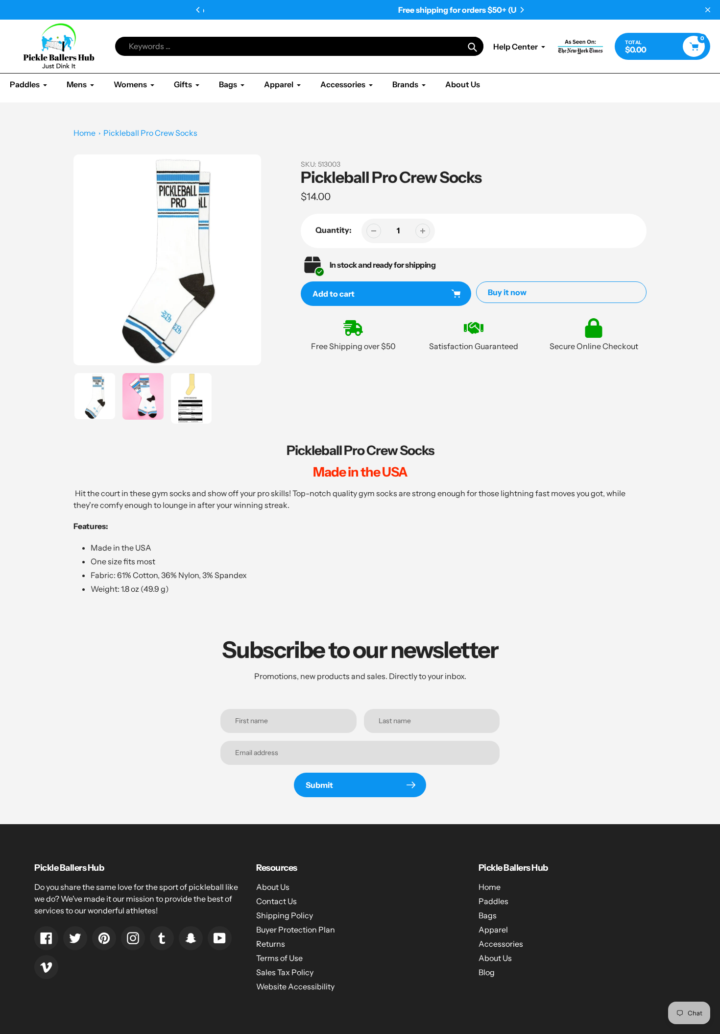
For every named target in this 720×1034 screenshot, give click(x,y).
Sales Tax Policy (284, 972)
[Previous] (198, 10)
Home (84, 133)
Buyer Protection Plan (295, 929)
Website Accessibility (295, 986)
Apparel (493, 929)
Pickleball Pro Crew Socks (150, 133)
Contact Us (276, 901)
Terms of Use (279, 958)
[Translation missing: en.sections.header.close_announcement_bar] (708, 10)
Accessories (501, 944)
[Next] (522, 10)
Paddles (493, 901)
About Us (272, 887)
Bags (488, 915)
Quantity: (333, 230)
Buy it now (507, 292)
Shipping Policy (284, 915)
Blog (487, 972)
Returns (270, 944)
